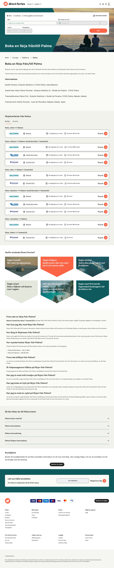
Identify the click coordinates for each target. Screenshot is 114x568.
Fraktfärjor (34, 517)
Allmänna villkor (62, 543)
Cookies (60, 538)
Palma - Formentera (11, 219)
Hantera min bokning (64, 512)
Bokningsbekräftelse (64, 515)
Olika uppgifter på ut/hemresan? (33, 15)
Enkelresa (18, 15)
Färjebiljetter (8, 527)
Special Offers (9, 522)
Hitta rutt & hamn (9, 520)
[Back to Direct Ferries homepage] (14, 4)
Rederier (7, 517)
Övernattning (35, 512)
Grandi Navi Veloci (32, 141)
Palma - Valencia (10, 141)
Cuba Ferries (88, 538)
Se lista (7, 121)
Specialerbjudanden (10, 525)
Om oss (7, 540)
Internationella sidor (10, 538)
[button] (57, 418)
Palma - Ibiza (9, 169)
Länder (7, 512)
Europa (15, 58)
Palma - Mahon (10, 232)
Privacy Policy (62, 540)
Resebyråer (35, 540)
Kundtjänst (8, 515)
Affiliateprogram (36, 538)
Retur (10, 15)
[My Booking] (100, 4)
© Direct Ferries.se (9, 556)
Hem (7, 58)
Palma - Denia (9, 127)
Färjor (33, 515)
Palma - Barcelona (11, 190)
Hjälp (86, 512)
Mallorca (25, 58)
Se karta (15, 121)
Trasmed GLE (43, 141)
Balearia (20, 127)
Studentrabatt (8, 543)
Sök (98, 31)
